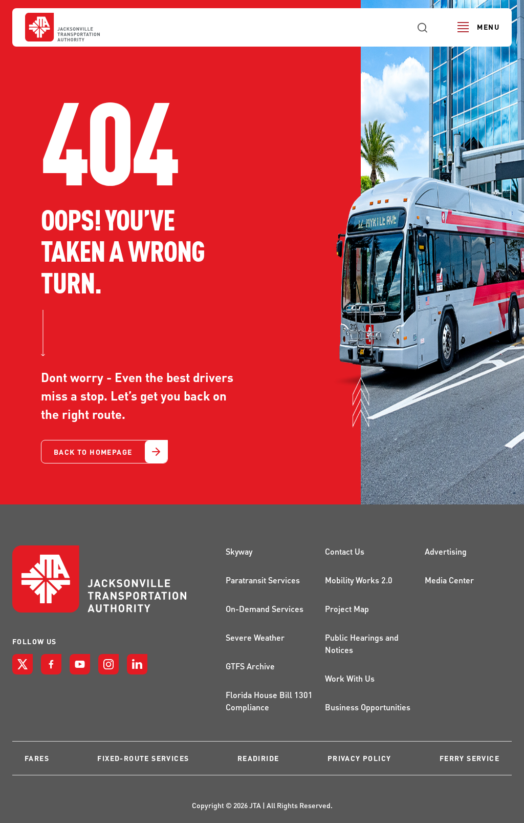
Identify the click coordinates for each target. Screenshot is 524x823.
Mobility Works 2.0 (358, 580)
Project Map (347, 608)
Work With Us (350, 678)
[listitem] (22, 664)
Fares (37, 758)
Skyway (239, 551)
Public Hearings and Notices (362, 643)
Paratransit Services (263, 580)
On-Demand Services (264, 608)
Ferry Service (469, 758)
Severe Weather (255, 637)
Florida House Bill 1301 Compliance (269, 700)
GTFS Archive (250, 666)
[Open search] (422, 27)
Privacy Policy (359, 758)
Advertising (446, 551)
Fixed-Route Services (143, 758)
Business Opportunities (367, 707)
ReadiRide (258, 758)
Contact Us (344, 551)
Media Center (449, 580)
